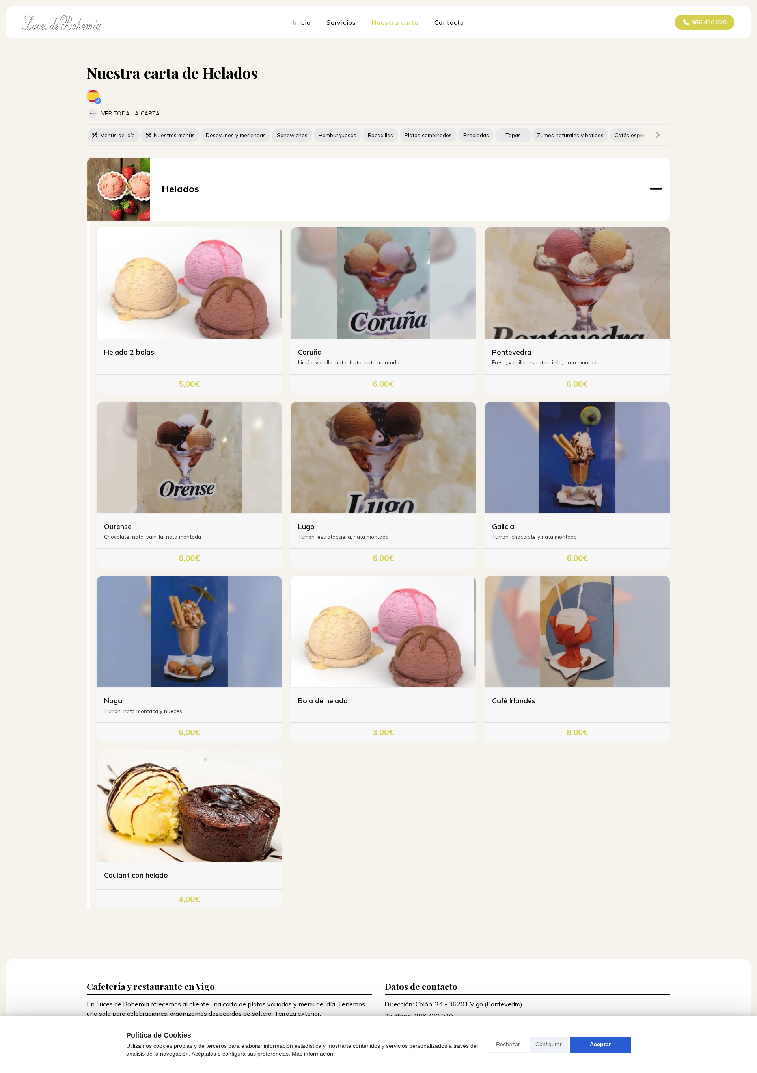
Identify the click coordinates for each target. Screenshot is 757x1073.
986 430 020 (433, 1016)
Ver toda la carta (129, 113)
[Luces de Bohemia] (61, 22)
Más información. (313, 1054)
